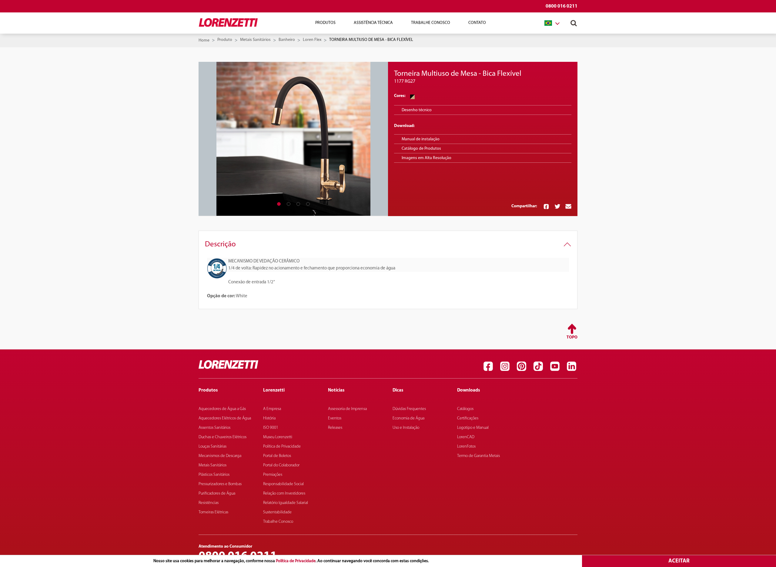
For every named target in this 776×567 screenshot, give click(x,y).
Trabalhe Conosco (430, 23)
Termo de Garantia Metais (478, 456)
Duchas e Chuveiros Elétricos (222, 437)
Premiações (272, 474)
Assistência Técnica (373, 23)
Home (204, 40)
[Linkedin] (571, 366)
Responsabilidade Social (283, 484)
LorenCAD (465, 437)
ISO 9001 (270, 427)
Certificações (467, 418)
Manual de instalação (421, 139)
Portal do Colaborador (281, 465)
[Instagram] (505, 366)
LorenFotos (466, 446)
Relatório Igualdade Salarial (285, 503)
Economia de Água (408, 418)
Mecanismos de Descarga (220, 456)
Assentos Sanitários (214, 427)
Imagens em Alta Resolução (426, 158)
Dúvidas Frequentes (409, 409)
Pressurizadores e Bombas (220, 484)
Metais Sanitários (255, 40)
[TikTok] (538, 366)
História (269, 418)
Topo (572, 337)
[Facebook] (488, 366)
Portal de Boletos (277, 456)
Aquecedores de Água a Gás (222, 409)
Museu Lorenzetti (277, 437)
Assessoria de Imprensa (347, 409)
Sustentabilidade (277, 512)
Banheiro (287, 40)
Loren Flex (312, 40)
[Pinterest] (521, 366)
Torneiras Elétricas (213, 512)
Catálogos (465, 409)
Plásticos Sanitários (214, 474)
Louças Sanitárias (212, 446)
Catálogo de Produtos (421, 148)
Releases (335, 427)
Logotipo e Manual (473, 427)
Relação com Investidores (284, 493)
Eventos (334, 418)
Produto (224, 40)
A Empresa (272, 409)
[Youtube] (555, 366)
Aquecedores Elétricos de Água (225, 418)
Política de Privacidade (296, 561)
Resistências (209, 503)
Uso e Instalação (406, 427)
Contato (477, 23)
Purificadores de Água (217, 493)
